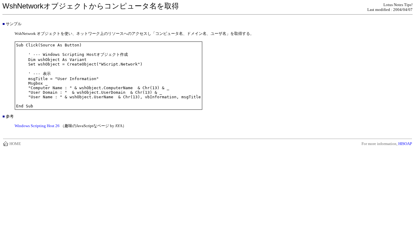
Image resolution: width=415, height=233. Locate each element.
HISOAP (405, 143)
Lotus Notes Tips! (398, 4)
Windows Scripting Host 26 (37, 125)
